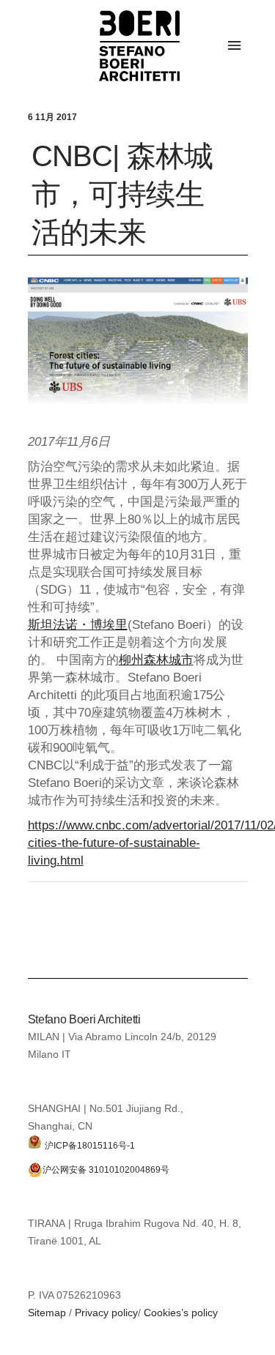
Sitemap (47, 1312)
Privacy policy (106, 1312)
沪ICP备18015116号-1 (90, 1145)
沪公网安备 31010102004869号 (106, 1170)
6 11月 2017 (52, 117)
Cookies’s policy (181, 1312)
